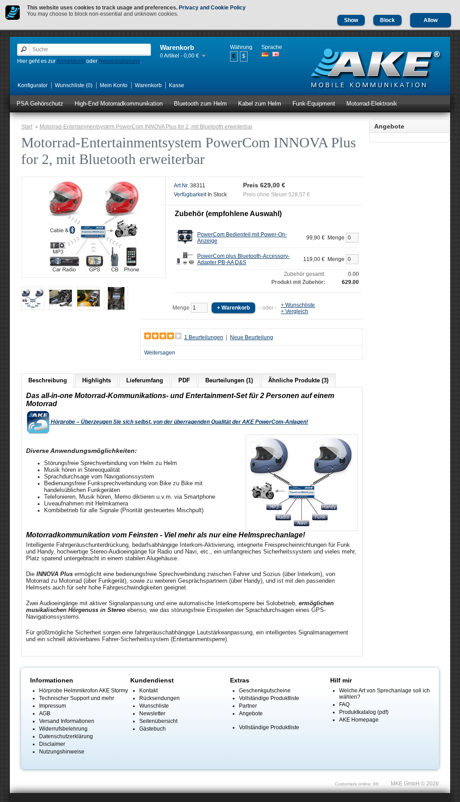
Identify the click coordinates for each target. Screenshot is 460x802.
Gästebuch (152, 729)
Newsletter (152, 713)
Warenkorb (148, 85)
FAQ (344, 704)
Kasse (176, 85)
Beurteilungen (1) (229, 380)
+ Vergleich (294, 311)
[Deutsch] (265, 54)
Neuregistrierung (119, 61)
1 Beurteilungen (203, 337)
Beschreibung (47, 380)
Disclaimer (52, 744)
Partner (248, 706)
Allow (431, 20)
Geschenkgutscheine (265, 690)
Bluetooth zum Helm (200, 103)
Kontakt (148, 690)
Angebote (251, 713)
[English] (275, 54)
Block (387, 20)
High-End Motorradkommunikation (119, 103)
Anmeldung (71, 61)
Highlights (96, 380)
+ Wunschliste (298, 305)
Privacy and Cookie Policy (212, 7)
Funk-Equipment (313, 103)
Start (26, 127)
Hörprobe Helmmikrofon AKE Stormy (83, 690)
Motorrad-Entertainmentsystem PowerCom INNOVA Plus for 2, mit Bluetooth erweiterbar (146, 127)
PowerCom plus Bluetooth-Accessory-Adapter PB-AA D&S (243, 259)
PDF (184, 380)
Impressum (52, 706)
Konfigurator (33, 85)
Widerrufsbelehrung (63, 729)
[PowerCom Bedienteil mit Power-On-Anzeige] (185, 243)
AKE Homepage (359, 720)
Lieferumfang (144, 380)
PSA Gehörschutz (40, 103)
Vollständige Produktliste (269, 698)
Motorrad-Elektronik (371, 103)
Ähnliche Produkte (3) (298, 380)
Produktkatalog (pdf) (364, 712)
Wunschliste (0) (74, 85)
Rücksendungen (159, 698)
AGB (44, 713)
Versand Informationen (66, 721)
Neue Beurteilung (251, 337)
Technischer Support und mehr (76, 698)
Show (351, 20)
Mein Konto (114, 85)
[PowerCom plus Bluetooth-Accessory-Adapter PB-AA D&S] (185, 265)
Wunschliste (154, 706)
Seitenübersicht (158, 721)
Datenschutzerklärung (66, 736)
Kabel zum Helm (259, 103)
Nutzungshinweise (61, 752)
